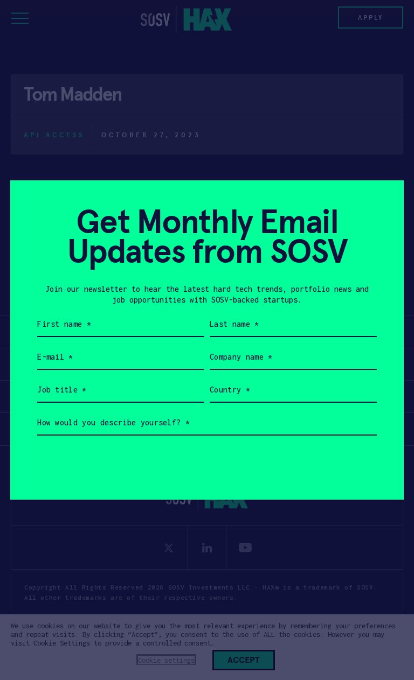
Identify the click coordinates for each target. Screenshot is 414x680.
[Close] (382, 201)
